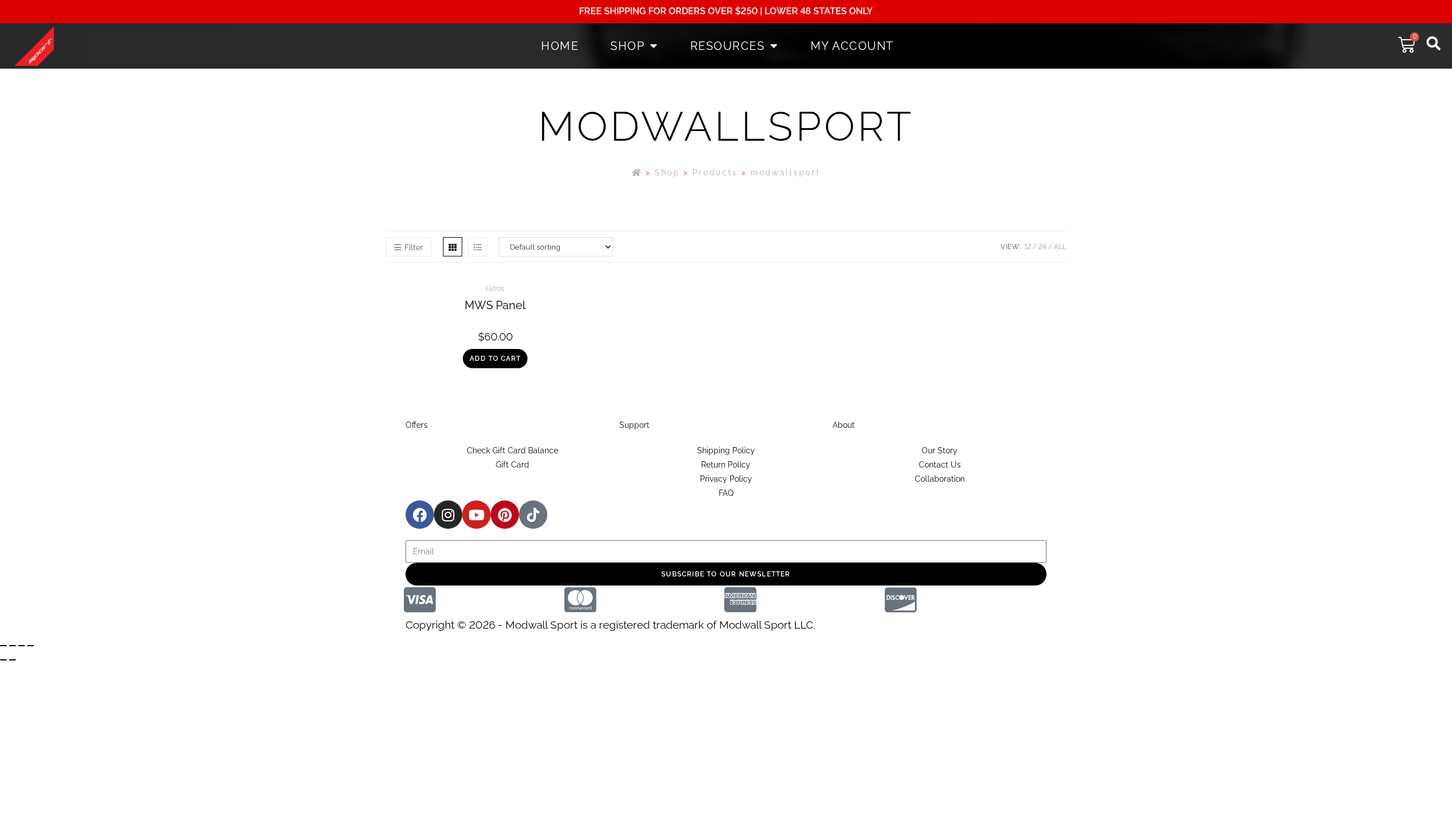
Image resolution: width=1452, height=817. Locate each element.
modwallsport (785, 172)
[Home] (637, 172)
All (1060, 247)
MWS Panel (495, 305)
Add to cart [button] (495, 359)
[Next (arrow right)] (12, 659)
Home (560, 46)
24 (1042, 247)
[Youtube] (476, 514)
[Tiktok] (533, 514)
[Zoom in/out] (3, 645)
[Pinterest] (505, 514)
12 (1027, 247)
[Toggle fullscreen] (12, 645)
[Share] (21, 645)
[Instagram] (448, 514)
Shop (627, 46)
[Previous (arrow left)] (3, 659)
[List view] (477, 246)
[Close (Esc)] (30, 645)
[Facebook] (420, 514)
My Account (852, 46)
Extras (495, 289)
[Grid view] (452, 246)
